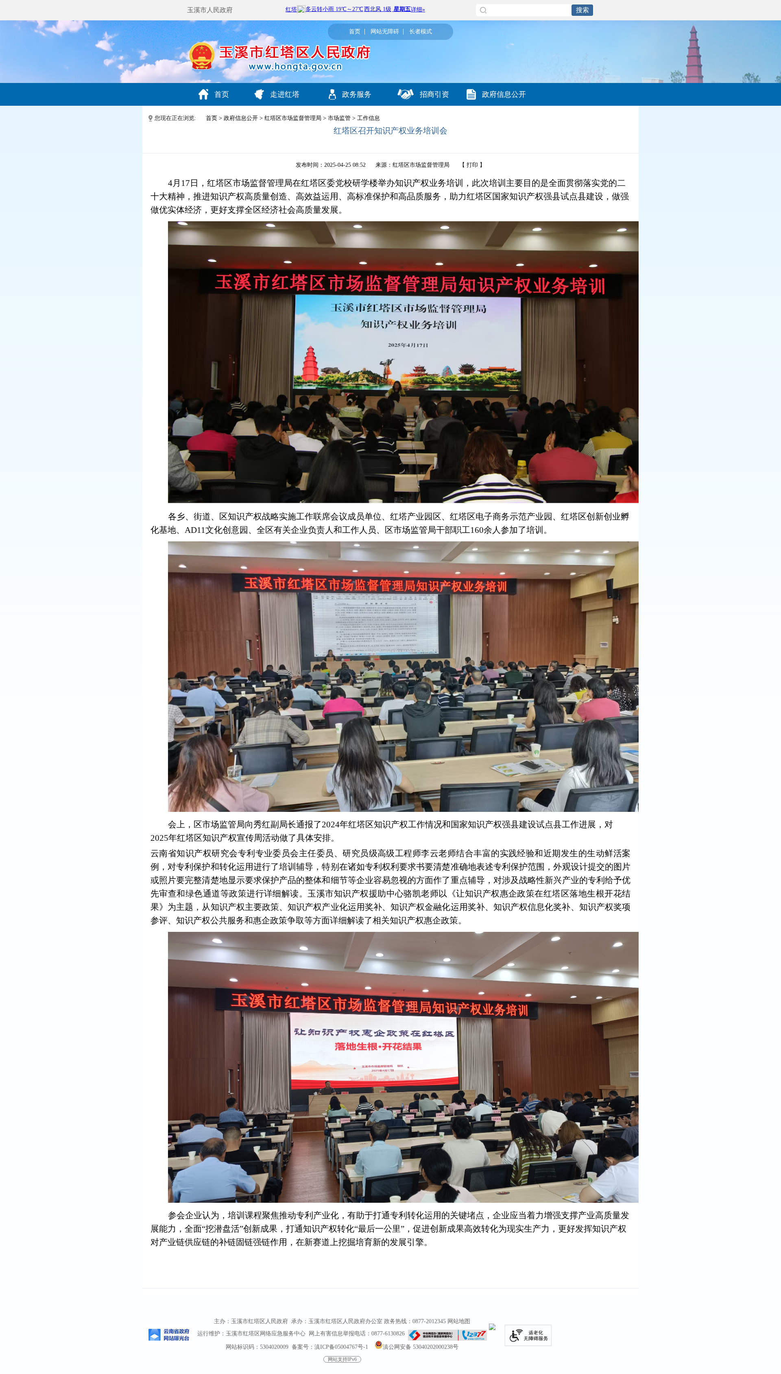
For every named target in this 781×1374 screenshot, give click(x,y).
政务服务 (356, 94)
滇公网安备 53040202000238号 (420, 1347)
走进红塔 (284, 94)
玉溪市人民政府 (210, 10)
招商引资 (434, 94)
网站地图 (458, 1321)
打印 (472, 165)
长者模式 (420, 32)
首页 (354, 32)
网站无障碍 (385, 32)
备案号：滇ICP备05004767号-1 (330, 1347)
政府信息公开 (504, 94)
